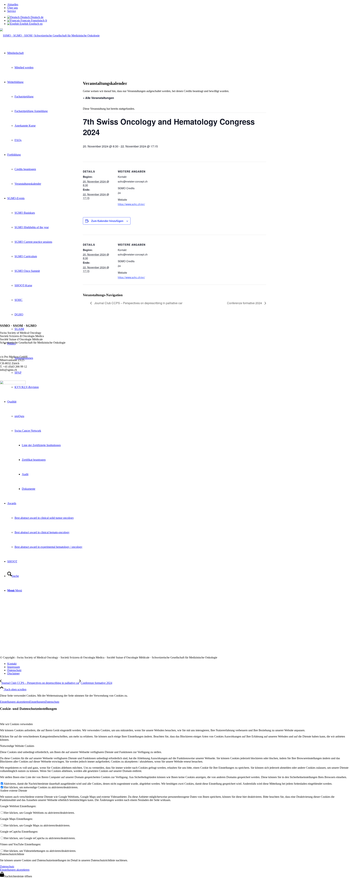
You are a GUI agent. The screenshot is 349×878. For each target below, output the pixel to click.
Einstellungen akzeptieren (14, 701)
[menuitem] (178, 4)
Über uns (12, 7)
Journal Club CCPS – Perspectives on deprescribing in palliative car (138, 303)
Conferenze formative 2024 (245, 303)
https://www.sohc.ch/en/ (131, 204)
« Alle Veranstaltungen (98, 98)
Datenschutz (52, 701)
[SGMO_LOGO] (50, 35)
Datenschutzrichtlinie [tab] (12, 854)
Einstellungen (37, 701)
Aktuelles (12, 4)
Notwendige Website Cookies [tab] (17, 745)
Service (11, 11)
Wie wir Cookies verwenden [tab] (16, 724)
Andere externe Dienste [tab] (13, 790)
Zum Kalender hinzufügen (107, 221)
